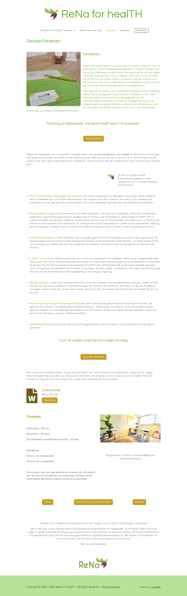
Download (49, 400)
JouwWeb (156, 587)
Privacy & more (111, 587)
